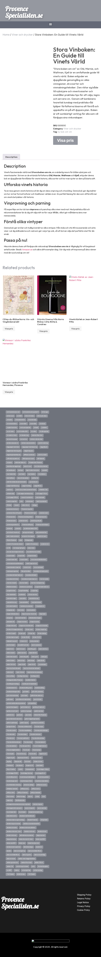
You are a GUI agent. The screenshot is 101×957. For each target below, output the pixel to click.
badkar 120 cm (39, 862)
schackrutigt (10, 493)
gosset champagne (12, 707)
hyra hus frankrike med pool (31, 668)
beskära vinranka (12, 827)
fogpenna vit (42, 753)
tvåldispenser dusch (28, 458)
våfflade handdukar (29, 454)
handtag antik (35, 676)
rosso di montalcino (26, 497)
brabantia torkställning (35, 812)
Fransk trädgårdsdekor (13, 750)
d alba (37, 796)
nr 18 (8, 548)
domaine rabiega (29, 784)
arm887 (9, 870)
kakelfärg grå (32, 649)
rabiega (34, 505)
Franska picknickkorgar (41, 730)
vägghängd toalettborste (13, 454)
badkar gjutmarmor (12, 862)
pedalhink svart (42, 536)
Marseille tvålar (25, 571)
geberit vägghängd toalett (32, 718)
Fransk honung (21, 753)
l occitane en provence (26, 606)
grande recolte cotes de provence (16, 703)
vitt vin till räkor (29, 416)
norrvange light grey (19, 548)
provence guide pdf (36, 520)
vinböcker (44, 427)
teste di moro (27, 466)
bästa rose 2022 (40, 839)
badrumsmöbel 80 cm (13, 854)
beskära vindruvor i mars (14, 831)
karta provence (34, 641)
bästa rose (22, 843)
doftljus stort (10, 792)
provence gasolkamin (13, 524)
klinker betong (42, 633)
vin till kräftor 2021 (22, 431)
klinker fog (31, 633)
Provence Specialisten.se (24, 11)
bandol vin (39, 847)
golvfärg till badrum (38, 707)
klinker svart (29, 629)
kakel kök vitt (33, 652)
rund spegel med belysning (25, 493)
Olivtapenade (28, 540)
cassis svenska (42, 808)
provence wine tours (12, 509)
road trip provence (41, 501)
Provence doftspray (27, 524)
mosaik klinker (32, 555)
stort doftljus (10, 478)
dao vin (30, 796)
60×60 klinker (21, 874)
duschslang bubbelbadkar (27, 777)
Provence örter (11, 517)
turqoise (9, 462)
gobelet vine (10, 715)
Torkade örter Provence (35, 462)
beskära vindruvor (29, 831)
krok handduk (31, 610)
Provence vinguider (27, 509)
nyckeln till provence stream (15, 544)
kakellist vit (10, 649)
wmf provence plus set (13, 412)
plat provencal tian (41, 532)
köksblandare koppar (35, 618)
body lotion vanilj (11, 816)
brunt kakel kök (11, 812)
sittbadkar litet (43, 489)
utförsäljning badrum (13, 458)
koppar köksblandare (13, 614)
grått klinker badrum (36, 695)
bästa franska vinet (33, 843)
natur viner (31, 548)
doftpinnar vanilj (41, 784)
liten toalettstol (11, 594)
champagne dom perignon (14, 808)
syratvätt (44, 470)
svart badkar (31, 474)
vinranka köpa (32, 419)
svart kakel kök (11, 474)
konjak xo (9, 618)
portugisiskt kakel (28, 532)
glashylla (19, 715)
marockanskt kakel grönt (41, 571)
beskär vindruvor (11, 835)
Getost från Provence (40, 715)
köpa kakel (43, 614)
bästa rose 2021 (11, 843)
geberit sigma (24, 722)
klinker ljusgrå (11, 633)
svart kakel (22, 474)
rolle (21, 501)
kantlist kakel (11, 645)
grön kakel (24, 695)
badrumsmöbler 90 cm (34, 851)
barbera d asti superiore (13, 847)
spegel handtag (26, 485)
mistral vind (27, 567)
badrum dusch (11, 858)
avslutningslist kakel (22, 866)
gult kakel (26, 691)
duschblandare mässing (14, 784)
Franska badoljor (11, 746)
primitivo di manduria (13, 532)
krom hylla (21, 610)
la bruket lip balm (12, 606)
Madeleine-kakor (11, 586)
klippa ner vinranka (41, 625)
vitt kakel (9, 419)
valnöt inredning (43, 443)
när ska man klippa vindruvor (15, 551)
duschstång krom (12, 777)
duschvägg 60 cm (40, 773)
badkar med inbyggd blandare (27, 858)
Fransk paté (10, 753)
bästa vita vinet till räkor (26, 839)
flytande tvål (18, 761)
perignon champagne (28, 536)
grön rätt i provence (37, 691)
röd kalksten (29, 501)
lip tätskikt (22, 594)
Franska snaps (39, 726)
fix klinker (27, 761)
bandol (9, 851)
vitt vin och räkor (42, 416)
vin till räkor (10, 431)
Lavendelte (23, 598)
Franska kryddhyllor (23, 738)
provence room (44, 513)
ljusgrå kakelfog (23, 590)
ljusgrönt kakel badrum (42, 586)
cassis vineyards (29, 808)
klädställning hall (12, 641)
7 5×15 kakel (10, 874)
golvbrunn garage (26, 711)
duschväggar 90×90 (12, 773)
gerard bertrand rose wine (14, 718)
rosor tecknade (40, 497)
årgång (17, 870)
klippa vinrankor (22, 621)
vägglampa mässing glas (14, 450)
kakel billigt (21, 660)
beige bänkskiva (11, 839)
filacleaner (10, 765)
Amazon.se (27, 249)
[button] (50, 24)
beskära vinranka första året (31, 823)
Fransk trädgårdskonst (39, 746)
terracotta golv (11, 470)
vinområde (33, 423)
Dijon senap (10, 796)
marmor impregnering (37, 582)
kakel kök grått (24, 656)
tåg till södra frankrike (32, 470)
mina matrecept (38, 567)
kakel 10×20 (22, 664)
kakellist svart (21, 649)
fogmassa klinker (37, 757)
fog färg (9, 761)
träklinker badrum (20, 462)
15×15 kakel (31, 874)
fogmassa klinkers (23, 757)
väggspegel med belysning (29, 447)
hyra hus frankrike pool (13, 668)
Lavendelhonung (11, 602)
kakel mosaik (10, 652)
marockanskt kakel (31, 575)
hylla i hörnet (20, 672)
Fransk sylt (26, 750)
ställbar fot (35, 478)
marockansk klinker (12, 579)
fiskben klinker (38, 761)
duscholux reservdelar (42, 781)
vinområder (23, 423)
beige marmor (41, 835)
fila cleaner (19, 765)
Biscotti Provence (32, 819)
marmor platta (44, 579)
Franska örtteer (22, 734)
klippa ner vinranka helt (26, 625)
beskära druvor (42, 831)
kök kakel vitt (10, 621)
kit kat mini (23, 641)
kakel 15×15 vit (11, 664)
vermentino (23, 439)
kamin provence (36, 645)
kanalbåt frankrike (23, 645)
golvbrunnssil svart (12, 711)
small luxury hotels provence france (26, 489)
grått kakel (10, 699)
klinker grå (22, 633)
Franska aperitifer (25, 746)
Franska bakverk (40, 742)
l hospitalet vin (40, 606)
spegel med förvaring (13, 485)
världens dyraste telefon (28, 443)
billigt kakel (44, 819)
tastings (20, 470)
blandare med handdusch (27, 816)
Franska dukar (28, 742)
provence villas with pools (14, 513)
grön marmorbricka (12, 695)
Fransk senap (36, 750)
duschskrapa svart (12, 781)
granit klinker (38, 699)
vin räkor (33, 431)
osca (20, 540)
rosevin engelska (12, 501)
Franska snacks (11, 730)
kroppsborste (10, 610)
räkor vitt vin (25, 505)
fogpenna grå (10, 757)
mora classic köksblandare (38, 559)
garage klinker (11, 726)
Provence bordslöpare (42, 524)
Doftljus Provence (22, 792)
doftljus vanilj (36, 788)
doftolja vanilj (24, 788)
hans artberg (10, 676)
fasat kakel (40, 765)
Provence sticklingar (30, 513)
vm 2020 (19, 416)
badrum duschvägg (39, 854)
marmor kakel (24, 582)
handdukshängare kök (13, 691)
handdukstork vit (11, 687)
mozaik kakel (10, 555)
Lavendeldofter (24, 602)
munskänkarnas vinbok (33, 551)
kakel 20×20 (41, 660)
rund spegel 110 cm (41, 493)
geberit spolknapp (12, 722)
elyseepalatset (30, 769)
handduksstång (39, 687)
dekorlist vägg (21, 796)
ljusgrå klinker (11, 590)
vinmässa (42, 423)
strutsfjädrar (42, 474)
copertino (9, 800)
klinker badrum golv (12, 637)
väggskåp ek (44, 447)
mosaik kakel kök (12, 559)
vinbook (36, 427)
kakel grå (44, 656)
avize (33, 866)
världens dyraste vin (12, 443)
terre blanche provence (41, 466)
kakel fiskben (10, 660)
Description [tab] (11, 157)
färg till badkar (11, 769)
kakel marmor (22, 652)
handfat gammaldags (13, 683)
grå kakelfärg (32, 703)
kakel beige (31, 660)
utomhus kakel (42, 454)
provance (17, 528)
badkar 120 (10, 866)
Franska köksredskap (38, 738)
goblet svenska (39, 711)
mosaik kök (21, 555)
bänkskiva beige (28, 847)
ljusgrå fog (34, 590)
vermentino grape (12, 439)
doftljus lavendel (35, 792)
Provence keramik (41, 517)
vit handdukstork (20, 419)
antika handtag (38, 870)
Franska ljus (10, 738)
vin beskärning (24, 435)
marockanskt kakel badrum (14, 575)
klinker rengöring (41, 629)
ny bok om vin (65, 131)
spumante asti (33, 482)
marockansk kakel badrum (29, 579)
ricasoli (16, 505)
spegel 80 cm (37, 485)
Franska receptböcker (25, 730)
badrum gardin (27, 854)
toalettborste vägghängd (13, 466)
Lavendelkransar (34, 598)
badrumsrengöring (19, 851)
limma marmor (32, 594)
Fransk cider (32, 753)
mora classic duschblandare (15, 563)
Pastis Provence (11, 540)
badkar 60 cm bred (26, 862)
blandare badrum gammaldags (15, 819)
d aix (43, 796)
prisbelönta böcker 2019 (30, 528)
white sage (45, 412)
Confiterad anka (20, 800)
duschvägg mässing (26, 773)
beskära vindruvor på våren (27, 827)
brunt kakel (22, 812)
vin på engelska (44, 431)
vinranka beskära (12, 423)
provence (9, 528)
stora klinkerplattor (23, 478)
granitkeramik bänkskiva (23, 699)
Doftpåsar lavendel (12, 788)
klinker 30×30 (25, 637)
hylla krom (10, 672)
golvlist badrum (25, 707)
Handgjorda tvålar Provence (14, 680)
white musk (10, 416)
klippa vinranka (34, 621)
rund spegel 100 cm (12, 497)
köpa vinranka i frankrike (29, 614)
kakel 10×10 (32, 664)
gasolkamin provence (38, 722)
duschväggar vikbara (43, 769)
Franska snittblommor (25, 726)
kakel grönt (35, 656)
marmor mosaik (11, 582)
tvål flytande (40, 458)
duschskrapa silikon (26, 781)
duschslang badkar (43, 777)
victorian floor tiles (37, 435)
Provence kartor (11, 520)
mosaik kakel (24, 559)
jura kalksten (42, 664)
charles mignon (37, 804)
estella (20, 769)
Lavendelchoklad (36, 602)
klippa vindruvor (11, 625)
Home (6, 34)
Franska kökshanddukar (14, 742)
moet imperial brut (31, 563)
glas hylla (28, 715)
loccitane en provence (26, 586)
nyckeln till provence (32, 544)
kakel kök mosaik (12, 656)
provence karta (23, 520)
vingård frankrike (12, 427)
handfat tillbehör (30, 680)
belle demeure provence (26, 835)
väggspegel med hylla (13, 447)
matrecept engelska (12, 571)
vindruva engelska (25, 427)
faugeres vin (29, 765)
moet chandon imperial (13, 567)
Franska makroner (35, 734)
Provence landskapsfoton (26, 517)
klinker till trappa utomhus (14, 629)
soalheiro (9, 489)
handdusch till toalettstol (29, 683)
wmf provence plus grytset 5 (30, 412)
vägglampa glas (28, 450)
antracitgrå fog (26, 870)
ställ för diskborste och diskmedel (16, 482)
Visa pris (65, 140)
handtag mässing (22, 676)
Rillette (9, 505)
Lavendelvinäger (11, 598)
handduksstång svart (26, 687)
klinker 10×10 (36, 637)
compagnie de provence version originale (18, 804)
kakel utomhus (43, 649)
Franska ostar (11, 734)
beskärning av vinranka (13, 823)
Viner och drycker (22, 34)
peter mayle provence (13, 536)
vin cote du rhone (12, 435)
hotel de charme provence (34, 672)
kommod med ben (21, 618)
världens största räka (36, 439)
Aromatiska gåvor (43, 866)
